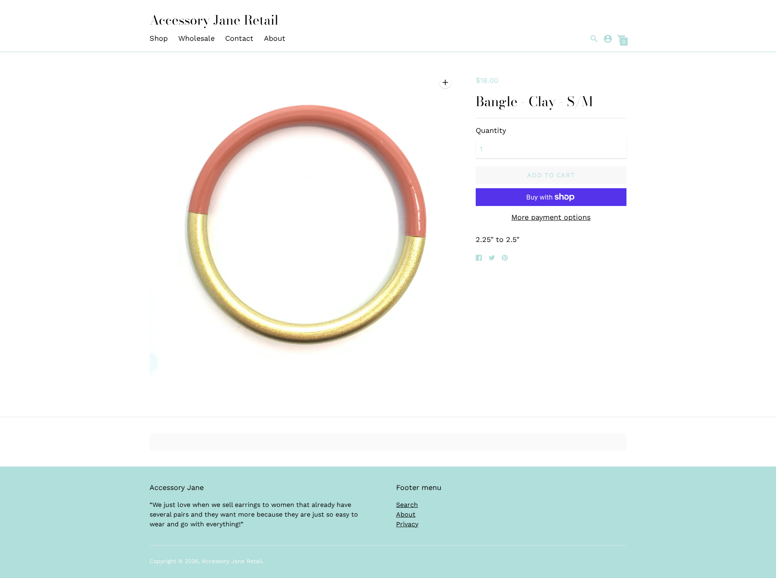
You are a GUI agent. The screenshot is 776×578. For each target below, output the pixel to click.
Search (407, 505)
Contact (239, 38)
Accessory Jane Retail (232, 561)
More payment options (550, 217)
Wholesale (196, 38)
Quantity (491, 130)
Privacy (407, 524)
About (274, 38)
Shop (159, 38)
